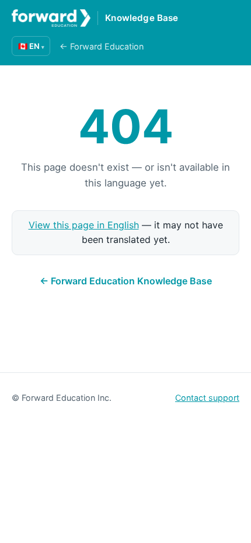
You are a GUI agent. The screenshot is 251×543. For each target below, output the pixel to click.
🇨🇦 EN (31, 46)
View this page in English (84, 225)
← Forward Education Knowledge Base (126, 281)
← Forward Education (102, 46)
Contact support (207, 398)
